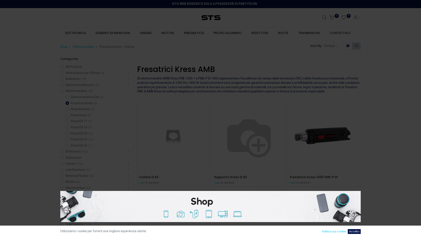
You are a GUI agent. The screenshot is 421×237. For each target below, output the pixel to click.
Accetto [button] (354, 231)
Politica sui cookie (334, 231)
